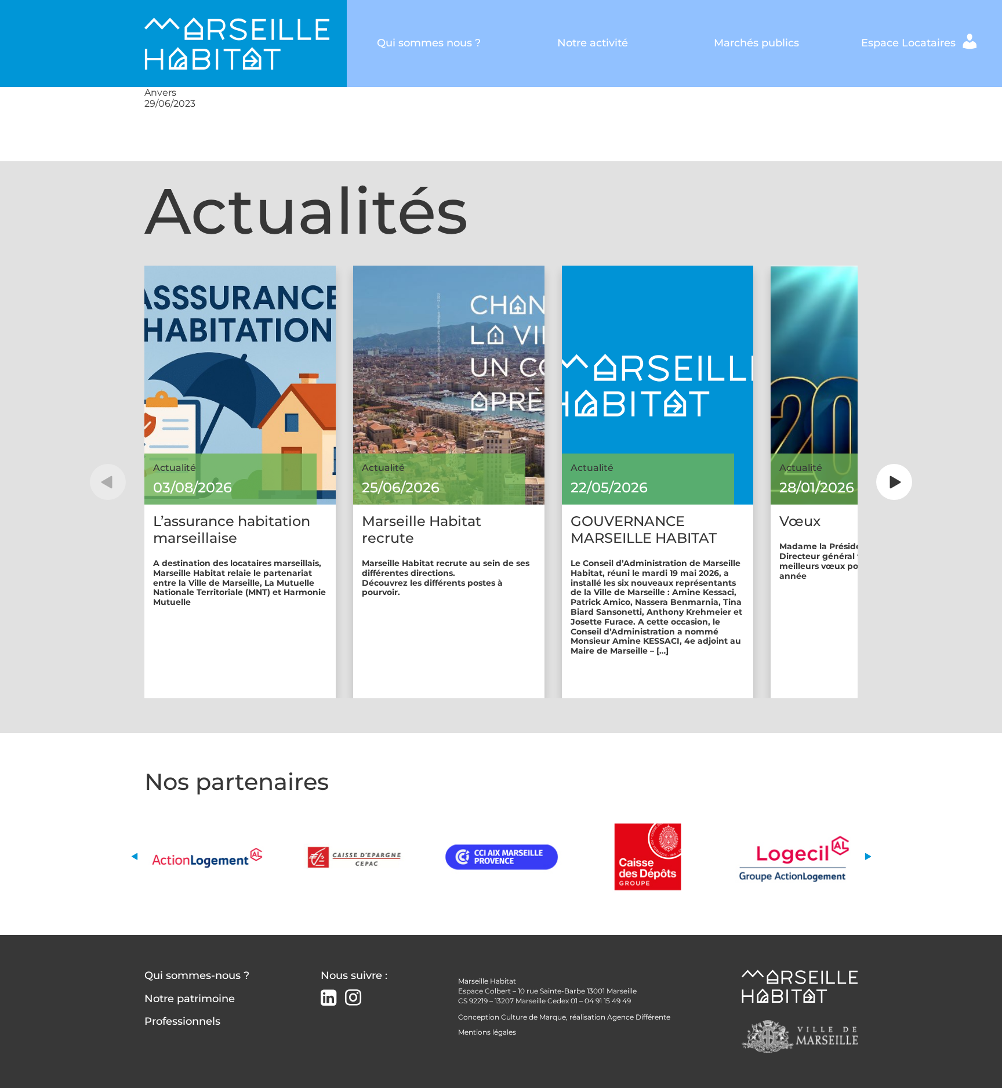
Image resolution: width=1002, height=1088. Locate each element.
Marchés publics (756, 43)
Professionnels (182, 1021)
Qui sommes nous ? (429, 43)
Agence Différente (638, 1017)
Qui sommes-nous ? (196, 975)
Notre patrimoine (189, 998)
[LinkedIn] (328, 999)
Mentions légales (487, 1032)
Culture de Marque (533, 1017)
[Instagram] (353, 998)
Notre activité (592, 43)
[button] (108, 482)
